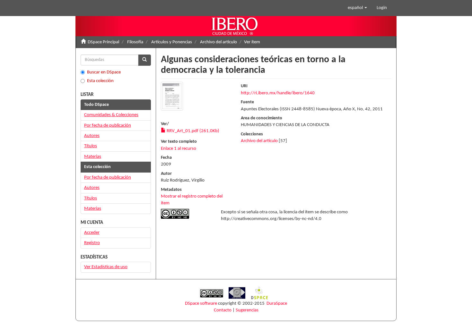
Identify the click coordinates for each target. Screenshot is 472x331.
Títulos (90, 146)
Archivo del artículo (218, 42)
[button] (357, 8)
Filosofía (135, 42)
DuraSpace (277, 303)
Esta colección (100, 81)
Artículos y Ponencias (171, 42)
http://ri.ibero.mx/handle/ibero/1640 (278, 93)
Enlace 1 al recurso (178, 148)
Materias (92, 156)
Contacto (223, 310)
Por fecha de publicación (107, 125)
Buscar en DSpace (104, 72)
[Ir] (144, 60)
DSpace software (201, 303)
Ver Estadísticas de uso (105, 267)
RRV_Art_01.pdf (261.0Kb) (192, 131)
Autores (92, 135)
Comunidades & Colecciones (111, 115)
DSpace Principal (103, 42)
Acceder (92, 232)
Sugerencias (247, 310)
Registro (92, 243)
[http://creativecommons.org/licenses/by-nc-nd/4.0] (186, 214)
